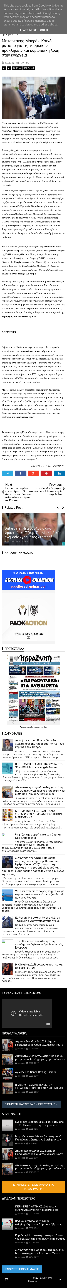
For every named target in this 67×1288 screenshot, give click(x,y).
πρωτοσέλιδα (28, 727)
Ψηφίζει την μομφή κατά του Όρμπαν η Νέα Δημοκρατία (39, 836)
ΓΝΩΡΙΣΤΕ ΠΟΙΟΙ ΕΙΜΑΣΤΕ (22, 1269)
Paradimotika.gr (23, 1277)
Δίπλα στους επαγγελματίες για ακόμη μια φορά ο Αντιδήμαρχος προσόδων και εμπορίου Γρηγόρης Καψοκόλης (40, 791)
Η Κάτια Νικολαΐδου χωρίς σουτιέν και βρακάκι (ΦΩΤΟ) (39, 966)
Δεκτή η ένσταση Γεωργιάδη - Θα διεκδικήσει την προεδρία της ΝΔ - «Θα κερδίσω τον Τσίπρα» (39, 744)
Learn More (28, 30)
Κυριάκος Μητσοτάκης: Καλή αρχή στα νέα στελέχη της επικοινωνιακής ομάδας (40, 1237)
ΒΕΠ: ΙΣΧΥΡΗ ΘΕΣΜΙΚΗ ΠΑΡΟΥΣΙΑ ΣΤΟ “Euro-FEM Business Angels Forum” (39, 766)
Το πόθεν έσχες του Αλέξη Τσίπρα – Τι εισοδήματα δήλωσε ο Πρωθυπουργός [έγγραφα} (39, 944)
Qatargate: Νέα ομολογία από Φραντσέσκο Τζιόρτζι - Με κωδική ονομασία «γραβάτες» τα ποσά (31, 532)
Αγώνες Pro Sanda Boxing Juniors (35, 1072)
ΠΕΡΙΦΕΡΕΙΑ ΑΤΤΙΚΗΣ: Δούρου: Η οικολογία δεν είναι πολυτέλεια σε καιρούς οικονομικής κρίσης (36, 1210)
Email (31, 68)
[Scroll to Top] (60, 1279)
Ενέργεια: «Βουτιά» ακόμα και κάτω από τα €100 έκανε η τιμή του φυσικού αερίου (39, 1125)
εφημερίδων (42, 727)
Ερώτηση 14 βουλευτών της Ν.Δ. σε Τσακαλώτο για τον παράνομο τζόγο (37, 919)
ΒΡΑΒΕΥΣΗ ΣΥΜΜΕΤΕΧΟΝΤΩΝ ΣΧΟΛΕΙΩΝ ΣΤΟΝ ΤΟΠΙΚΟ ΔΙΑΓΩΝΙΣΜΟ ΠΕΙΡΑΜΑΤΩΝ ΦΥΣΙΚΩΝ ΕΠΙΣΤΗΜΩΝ (39, 1088)
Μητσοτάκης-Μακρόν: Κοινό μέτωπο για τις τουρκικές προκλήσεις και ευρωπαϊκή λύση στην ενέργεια (30, 48)
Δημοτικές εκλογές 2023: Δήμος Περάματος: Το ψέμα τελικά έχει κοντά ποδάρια (39, 1045)
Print (19, 68)
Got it (44, 30)
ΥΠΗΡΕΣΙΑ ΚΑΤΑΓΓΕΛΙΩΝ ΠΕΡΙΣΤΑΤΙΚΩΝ (31, 1104)
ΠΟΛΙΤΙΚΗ (37, 465)
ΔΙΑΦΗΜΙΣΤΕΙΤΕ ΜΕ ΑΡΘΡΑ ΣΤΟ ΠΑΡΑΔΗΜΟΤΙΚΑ (33, 1186)
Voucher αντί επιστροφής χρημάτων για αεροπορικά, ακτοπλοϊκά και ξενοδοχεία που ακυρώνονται (39, 894)
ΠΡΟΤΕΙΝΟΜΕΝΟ (54, 465)
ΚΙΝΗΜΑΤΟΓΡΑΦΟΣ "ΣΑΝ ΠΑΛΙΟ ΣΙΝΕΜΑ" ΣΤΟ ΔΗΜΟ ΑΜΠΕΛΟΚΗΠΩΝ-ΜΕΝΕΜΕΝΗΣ (39, 814)
